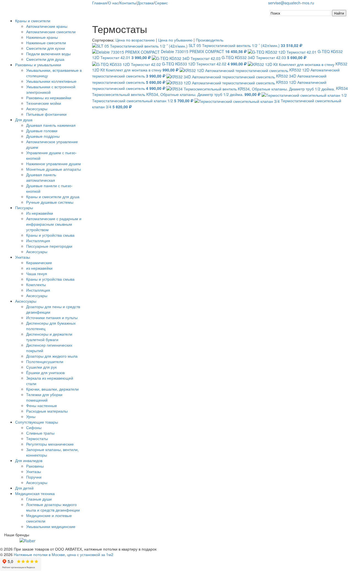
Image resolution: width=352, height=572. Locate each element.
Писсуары (24, 207)
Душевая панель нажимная (51, 125)
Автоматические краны (46, 26)
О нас (113, 2)
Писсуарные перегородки (49, 246)
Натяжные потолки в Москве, (40, 554)
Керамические (39, 262)
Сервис (161, 2)
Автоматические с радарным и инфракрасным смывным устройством (53, 224)
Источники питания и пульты (52, 317)
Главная (99, 2)
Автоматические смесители (51, 31)
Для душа (23, 119)
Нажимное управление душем (53, 163)
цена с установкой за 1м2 (90, 554)
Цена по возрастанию (135, 40)
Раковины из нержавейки (48, 97)
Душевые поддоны (43, 136)
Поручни (34, 477)
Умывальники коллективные (51, 81)
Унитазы (22, 257)
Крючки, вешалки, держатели (52, 389)
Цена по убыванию (175, 40)
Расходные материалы (47, 411)
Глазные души (39, 499)
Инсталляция (38, 240)
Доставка (145, 2)
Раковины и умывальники (38, 64)
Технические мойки (43, 103)
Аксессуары (36, 108)
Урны (30, 416)
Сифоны (34, 427)
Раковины (35, 466)
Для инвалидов (28, 460)
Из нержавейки (39, 213)
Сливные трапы (40, 433)
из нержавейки (39, 268)
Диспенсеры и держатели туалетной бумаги (49, 336)
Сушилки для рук (41, 367)
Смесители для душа (45, 59)
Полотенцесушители (44, 361)
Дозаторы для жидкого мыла (52, 356)
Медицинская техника (35, 493)
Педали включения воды (48, 53)
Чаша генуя (36, 273)
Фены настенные (41, 405)
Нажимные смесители (46, 42)
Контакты (128, 2)
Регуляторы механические (50, 444)
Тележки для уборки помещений (44, 397)
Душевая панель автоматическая (41, 177)
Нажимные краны (42, 37)
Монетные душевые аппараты (53, 169)
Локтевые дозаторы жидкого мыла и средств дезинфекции (53, 507)
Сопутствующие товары (36, 422)
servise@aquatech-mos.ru (291, 2)
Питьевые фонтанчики (46, 114)
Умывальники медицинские (50, 526)
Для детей (24, 488)
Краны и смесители (32, 20)
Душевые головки (41, 130)
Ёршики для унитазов (45, 372)
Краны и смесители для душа (52, 196)
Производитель (209, 40)
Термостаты (37, 438)
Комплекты (36, 284)
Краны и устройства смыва (50, 235)
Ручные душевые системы (49, 202)
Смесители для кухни (45, 48)
